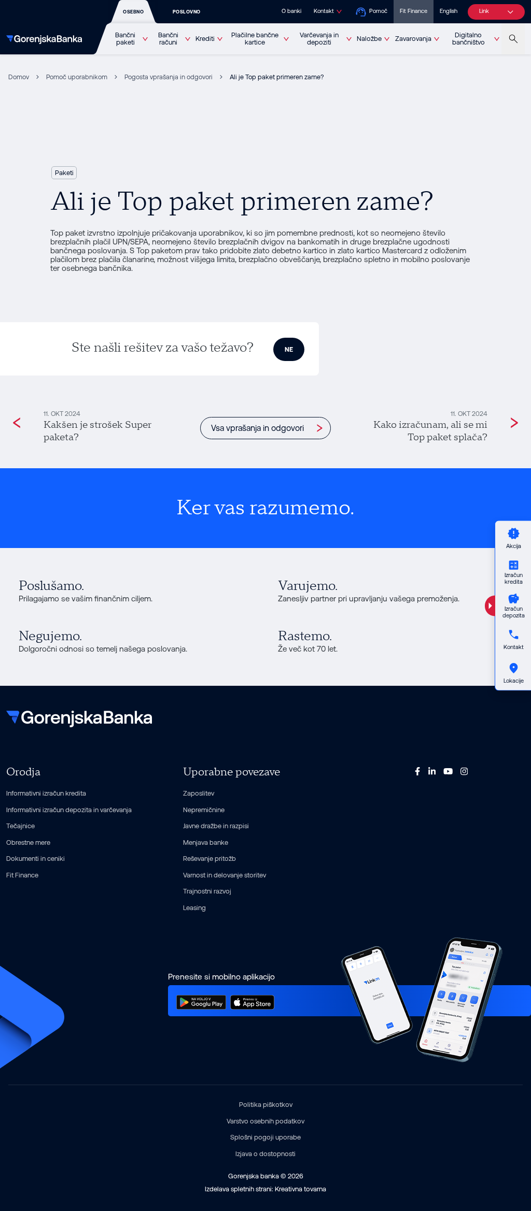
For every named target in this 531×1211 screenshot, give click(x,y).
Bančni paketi (125, 39)
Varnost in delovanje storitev (224, 875)
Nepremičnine (204, 810)
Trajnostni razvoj (207, 891)
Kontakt (324, 11)
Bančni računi (168, 39)
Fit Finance (413, 11)
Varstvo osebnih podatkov (265, 1121)
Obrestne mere (28, 842)
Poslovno (187, 12)
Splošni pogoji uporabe (265, 1137)
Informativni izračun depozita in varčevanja (69, 810)
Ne (289, 349)
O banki (291, 11)
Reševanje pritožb (209, 858)
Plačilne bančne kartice (254, 39)
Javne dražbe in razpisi (216, 826)
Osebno (133, 12)
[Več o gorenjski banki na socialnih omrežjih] (417, 771)
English (448, 11)
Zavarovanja (413, 38)
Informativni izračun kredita (46, 793)
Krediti (205, 38)
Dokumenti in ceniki (35, 858)
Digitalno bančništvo (468, 39)
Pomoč (378, 11)
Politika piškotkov (265, 1104)
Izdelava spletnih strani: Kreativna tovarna (265, 1189)
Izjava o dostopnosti (265, 1154)
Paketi (64, 173)
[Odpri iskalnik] (513, 38)
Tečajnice (20, 826)
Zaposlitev (198, 793)
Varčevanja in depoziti (319, 39)
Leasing (194, 908)
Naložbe (369, 38)
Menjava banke (205, 842)
